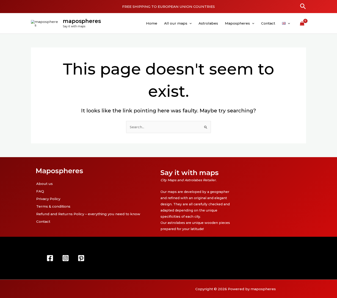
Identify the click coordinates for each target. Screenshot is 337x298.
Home (151, 23)
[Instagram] (65, 258)
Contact (268, 23)
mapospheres (82, 21)
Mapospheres (237, 23)
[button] (303, 6)
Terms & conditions (53, 206)
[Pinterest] (81, 258)
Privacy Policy (48, 199)
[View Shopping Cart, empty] (302, 23)
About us (44, 183)
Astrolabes (208, 23)
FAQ (40, 191)
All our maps (175, 23)
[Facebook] (50, 258)
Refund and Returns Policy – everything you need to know (88, 214)
